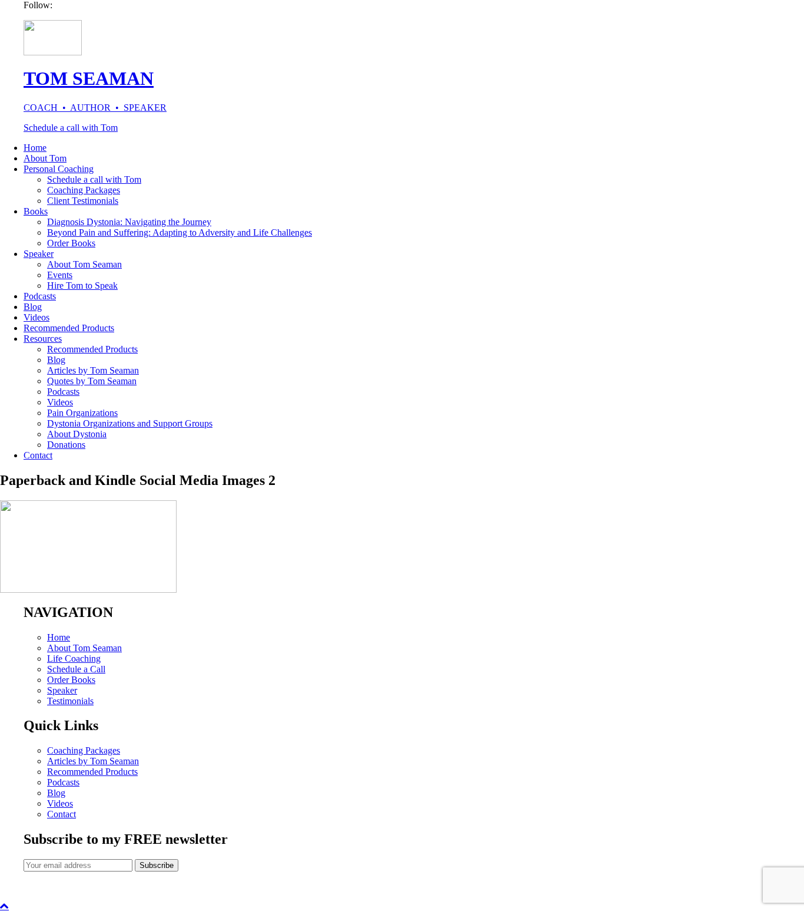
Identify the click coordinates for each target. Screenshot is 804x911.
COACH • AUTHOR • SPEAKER (95, 108)
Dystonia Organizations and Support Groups (129, 423)
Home (35, 148)
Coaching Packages (83, 190)
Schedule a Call (76, 669)
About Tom (45, 158)
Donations (66, 445)
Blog (33, 307)
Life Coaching (74, 658)
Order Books (71, 243)
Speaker (39, 254)
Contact (38, 455)
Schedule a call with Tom (71, 128)
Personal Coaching (59, 169)
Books (36, 211)
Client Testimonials (82, 201)
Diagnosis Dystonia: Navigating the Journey (129, 222)
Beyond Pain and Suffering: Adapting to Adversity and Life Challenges (179, 232)
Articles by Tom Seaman (93, 370)
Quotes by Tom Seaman (92, 381)
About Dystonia (77, 434)
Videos (36, 317)
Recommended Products (69, 328)
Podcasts (40, 296)
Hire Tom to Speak (82, 285)
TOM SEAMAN (89, 78)
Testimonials (70, 701)
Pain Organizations (82, 413)
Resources (43, 339)
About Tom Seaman (84, 264)
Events (59, 275)
